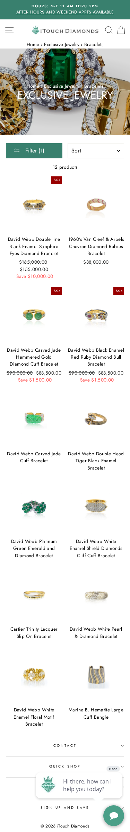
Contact (65, 745)
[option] (65, 9)
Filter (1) (34, 151)
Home (33, 44)
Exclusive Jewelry (61, 44)
